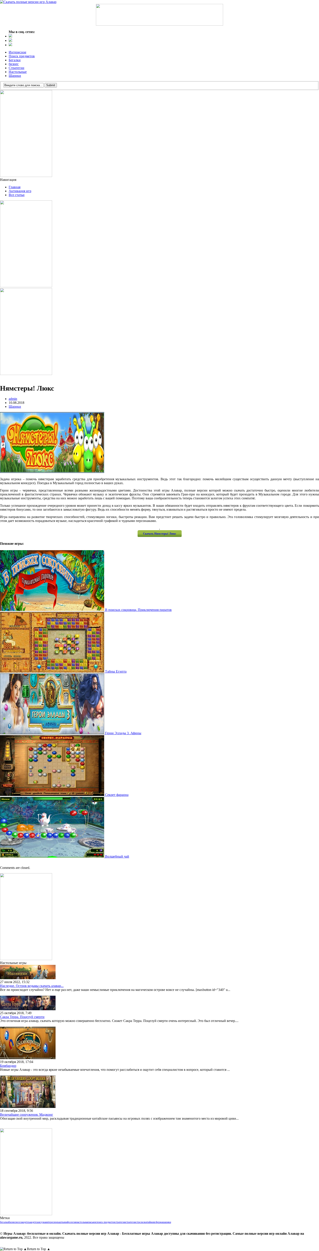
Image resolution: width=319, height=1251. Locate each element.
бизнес (14, 64)
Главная (14, 187)
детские (36, 1222)
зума (43, 1222)
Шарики (15, 76)
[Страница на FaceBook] (10, 40)
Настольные (18, 72)
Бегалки (15, 60)
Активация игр (20, 191)
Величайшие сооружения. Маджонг (26, 1114)
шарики (167, 1222)
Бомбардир (8, 1066)
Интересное (17, 52)
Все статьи (17, 195)
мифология (70, 1222)
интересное (52, 1222)
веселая (20, 1222)
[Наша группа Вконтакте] (10, 36)
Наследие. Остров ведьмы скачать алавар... (32, 986)
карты (61, 1222)
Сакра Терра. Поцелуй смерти (22, 1017)
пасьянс (92, 1222)
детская (28, 1222)
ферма (159, 1222)
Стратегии (16, 68)
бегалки (4, 1222)
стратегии (120, 1222)
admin (13, 399)
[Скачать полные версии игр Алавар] (28, 2)
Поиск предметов (22, 56)
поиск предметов (106, 1222)
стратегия (130, 1222)
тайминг (151, 1222)
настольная (82, 1222)
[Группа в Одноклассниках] (10, 45)
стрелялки (141, 1222)
